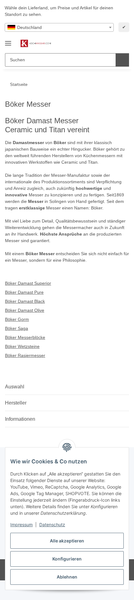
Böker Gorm (17, 319)
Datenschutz (52, 524)
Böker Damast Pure (24, 292)
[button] (104, 43)
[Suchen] (122, 60)
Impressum (21, 524)
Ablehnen (67, 576)
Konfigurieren (67, 558)
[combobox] (59, 27)
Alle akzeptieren (67, 540)
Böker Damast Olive (24, 310)
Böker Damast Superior (28, 283)
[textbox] (59, 27)
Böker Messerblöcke (25, 337)
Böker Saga (16, 328)
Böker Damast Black (25, 301)
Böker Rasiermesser (25, 355)
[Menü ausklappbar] (8, 41)
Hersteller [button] (15, 402)
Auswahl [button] (14, 386)
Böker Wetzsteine (22, 346)
